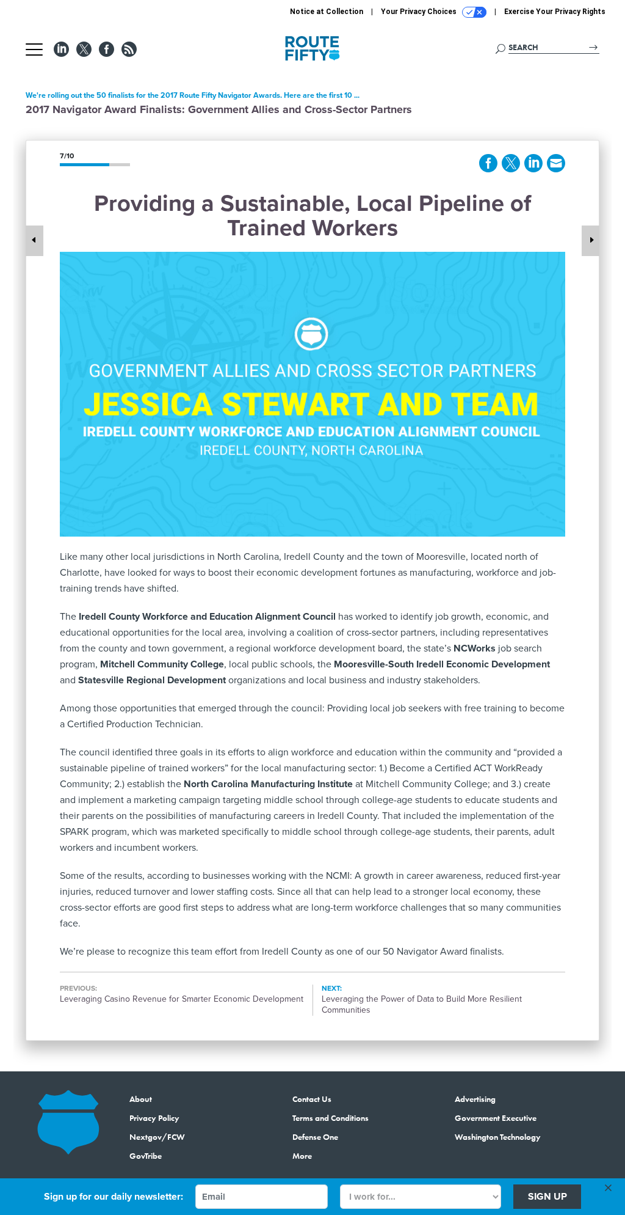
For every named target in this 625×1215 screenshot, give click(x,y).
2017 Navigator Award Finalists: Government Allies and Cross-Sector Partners (219, 109)
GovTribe (145, 1155)
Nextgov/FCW (157, 1136)
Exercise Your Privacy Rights (554, 11)
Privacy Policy (154, 1117)
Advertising (475, 1098)
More (302, 1155)
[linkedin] (533, 163)
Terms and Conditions (330, 1117)
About (140, 1098)
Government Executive (495, 1117)
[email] (556, 163)
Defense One (315, 1136)
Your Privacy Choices (419, 11)
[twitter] (511, 163)
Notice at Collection (326, 11)
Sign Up (547, 1196)
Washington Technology (498, 1136)
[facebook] (488, 163)
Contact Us (311, 1098)
